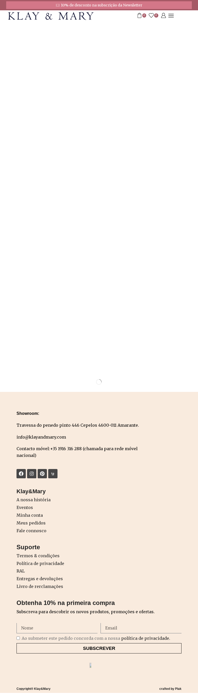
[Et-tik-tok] (52, 473)
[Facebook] (21, 473)
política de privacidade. (145, 638)
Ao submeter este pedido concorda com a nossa (96, 638)
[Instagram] (31, 473)
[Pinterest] (42, 473)
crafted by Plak (170, 689)
